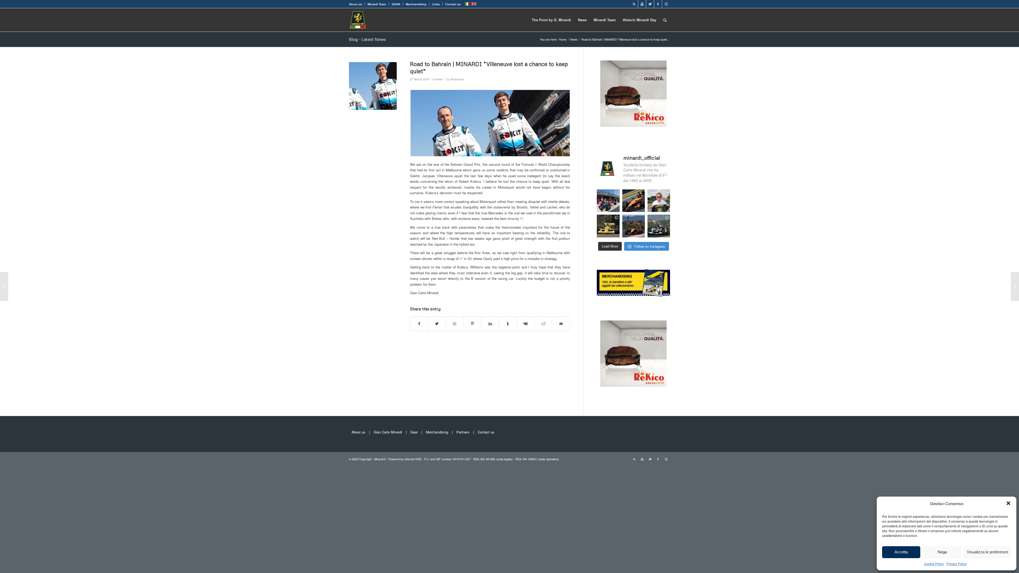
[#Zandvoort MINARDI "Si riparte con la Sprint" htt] (658, 200)
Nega (942, 552)
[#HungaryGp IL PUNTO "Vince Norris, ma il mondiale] (633, 226)
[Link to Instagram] (666, 4)
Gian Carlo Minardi (388, 432)
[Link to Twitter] (650, 4)
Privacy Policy (957, 563)
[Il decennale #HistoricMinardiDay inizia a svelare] (608, 200)
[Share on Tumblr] (508, 324)
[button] (1008, 503)
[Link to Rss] (634, 4)
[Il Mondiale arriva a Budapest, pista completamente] (658, 226)
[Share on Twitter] (437, 324)
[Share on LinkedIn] (490, 324)
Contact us (453, 4)
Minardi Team (377, 4)
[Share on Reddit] (543, 324)
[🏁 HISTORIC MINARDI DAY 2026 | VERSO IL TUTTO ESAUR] (608, 226)
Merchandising (416, 4)
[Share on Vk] (525, 324)
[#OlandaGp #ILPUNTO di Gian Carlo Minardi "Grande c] (633, 200)
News (439, 79)
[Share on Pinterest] (472, 324)
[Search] (665, 20)
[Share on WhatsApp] (455, 324)
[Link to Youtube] (642, 4)
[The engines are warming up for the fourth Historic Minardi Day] (1015, 286)
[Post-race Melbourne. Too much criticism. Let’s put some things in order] (4, 286)
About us (355, 4)
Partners (462, 432)
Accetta (901, 552)
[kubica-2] (373, 86)
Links (436, 4)
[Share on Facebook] (419, 324)
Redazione (457, 79)
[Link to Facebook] (658, 4)
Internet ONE (412, 459)
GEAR (396, 4)
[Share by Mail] (561, 324)
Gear (414, 432)
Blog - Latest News (367, 39)
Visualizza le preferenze (987, 552)
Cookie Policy (934, 563)
